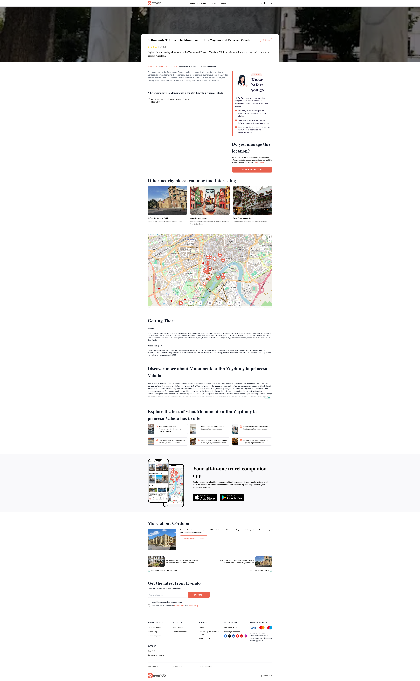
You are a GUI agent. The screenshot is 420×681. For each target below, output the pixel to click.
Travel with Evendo (155, 627)
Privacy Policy (193, 606)
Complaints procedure (156, 655)
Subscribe (198, 595)
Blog (214, 3)
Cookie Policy (179, 606)
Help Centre (152, 651)
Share (267, 40)
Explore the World (197, 3)
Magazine (225, 3)
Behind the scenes (180, 632)
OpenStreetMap (155, 235)
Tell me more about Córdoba (193, 538)
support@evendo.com (232, 632)
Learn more (259, 162)
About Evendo (178, 627)
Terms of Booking (205, 666)
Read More (268, 398)
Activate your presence (252, 170)
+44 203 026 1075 (231, 627)
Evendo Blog (152, 632)
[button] (210, 269)
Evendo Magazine (154, 636)
